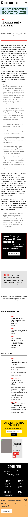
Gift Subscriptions (8, 495)
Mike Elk (3, 29)
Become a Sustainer (20, 484)
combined (11, 193)
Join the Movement (6, 511)
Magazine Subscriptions (7, 494)
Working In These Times (11, 280)
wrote (18, 205)
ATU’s (18, 187)
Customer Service (8, 497)
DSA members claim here (14, 254)
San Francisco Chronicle (15, 55)
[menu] (16, 3)
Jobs (20, 494)
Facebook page (17, 79)
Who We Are (7, 483)
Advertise (20, 487)
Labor (2, 19)
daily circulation (19, 193)
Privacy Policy (7, 486)
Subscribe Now (16, 455)
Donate (20, 483)
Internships (20, 496)
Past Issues (7, 484)
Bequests (20, 486)
